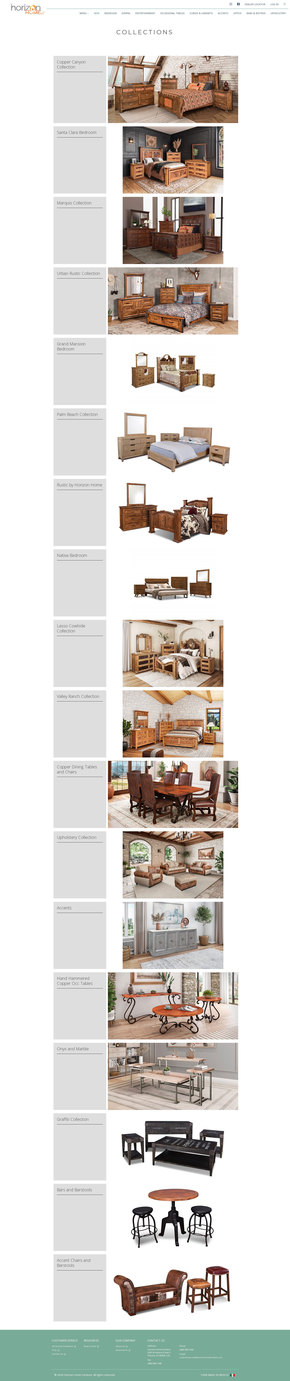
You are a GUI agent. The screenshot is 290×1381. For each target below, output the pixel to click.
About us (120, 1346)
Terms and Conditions (62, 1346)
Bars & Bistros (256, 13)
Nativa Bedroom (72, 555)
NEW (96, 13)
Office (237, 13)
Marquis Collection (74, 203)
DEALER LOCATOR (255, 4)
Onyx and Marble (73, 1049)
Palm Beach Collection (77, 414)
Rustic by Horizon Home (79, 485)
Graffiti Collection (73, 1119)
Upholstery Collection (76, 837)
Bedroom (110, 13)
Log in (274, 4)
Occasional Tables (172, 13)
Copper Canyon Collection (71, 64)
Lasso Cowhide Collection (71, 628)
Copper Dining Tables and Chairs (77, 769)
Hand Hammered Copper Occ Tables (75, 980)
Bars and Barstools (74, 1190)
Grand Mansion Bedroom (71, 346)
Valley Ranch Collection (78, 696)
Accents (223, 13)
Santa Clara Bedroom (76, 132)
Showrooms (121, 1350)
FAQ (54, 1350)
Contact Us (57, 1354)
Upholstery (278, 13)
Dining (126, 13)
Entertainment (145, 13)
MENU (83, 13)
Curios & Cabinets (201, 13)
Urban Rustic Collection (78, 273)
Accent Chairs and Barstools (73, 1262)
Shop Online (90, 1346)
